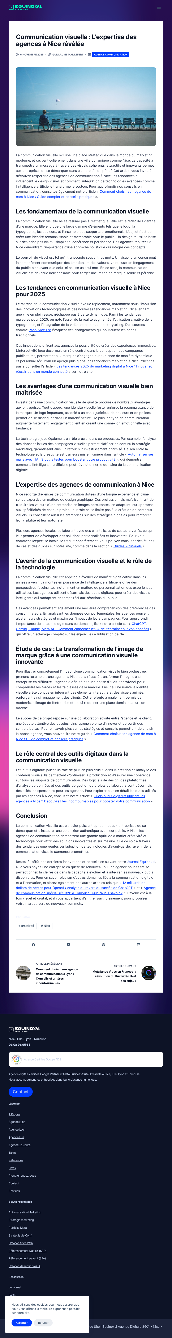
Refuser (43, 1322)
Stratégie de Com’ (20, 1235)
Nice (45, 925)
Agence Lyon (17, 1129)
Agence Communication (111, 54)
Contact (21, 1091)
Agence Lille (16, 1137)
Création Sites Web (21, 1243)
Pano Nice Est (40, 330)
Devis (12, 1168)
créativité (26, 925)
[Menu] (158, 7)
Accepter (22, 1322)
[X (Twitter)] (68, 945)
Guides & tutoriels (127, 546)
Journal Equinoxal (141, 862)
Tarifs (12, 1152)
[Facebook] (33, 945)
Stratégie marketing (21, 1220)
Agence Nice (17, 1121)
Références (16, 1160)
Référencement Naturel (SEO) (28, 1250)
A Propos (14, 1114)
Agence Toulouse (20, 1145)
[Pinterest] (103, 945)
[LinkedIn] (138, 945)
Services (14, 1191)
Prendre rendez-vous (22, 1175)
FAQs (12, 1295)
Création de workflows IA (24, 1266)
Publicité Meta (18, 1227)
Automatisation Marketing (25, 1212)
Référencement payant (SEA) (27, 1258)
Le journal (15, 1287)
